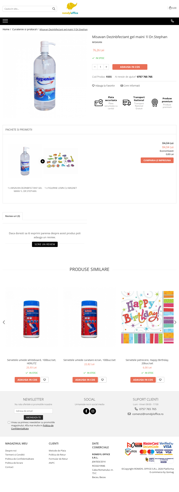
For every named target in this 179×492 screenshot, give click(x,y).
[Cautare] (54, 9)
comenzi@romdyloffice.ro (147, 414)
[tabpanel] (45, 76)
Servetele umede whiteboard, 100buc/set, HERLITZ (31, 361)
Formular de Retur (58, 458)
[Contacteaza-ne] (172, 20)
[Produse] (6, 21)
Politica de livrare (14, 462)
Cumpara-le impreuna (157, 160)
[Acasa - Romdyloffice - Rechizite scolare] (79, 9)
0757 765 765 (147, 409)
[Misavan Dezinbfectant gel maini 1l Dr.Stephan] (45, 76)
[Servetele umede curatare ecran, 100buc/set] (89, 317)
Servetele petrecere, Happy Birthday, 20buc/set (147, 361)
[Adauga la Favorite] (45, 380)
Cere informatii (131, 85)
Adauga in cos (130, 67)
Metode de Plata (57, 450)
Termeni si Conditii (14, 454)
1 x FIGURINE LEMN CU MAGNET (61, 187)
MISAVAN (97, 42)
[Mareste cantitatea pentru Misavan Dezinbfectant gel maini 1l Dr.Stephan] (106, 67)
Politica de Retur (57, 454)
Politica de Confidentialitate (19, 458)
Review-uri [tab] (12, 216)
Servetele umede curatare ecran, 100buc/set (89, 360)
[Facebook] (86, 411)
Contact (9, 467)
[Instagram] (93, 411)
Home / (7, 29)
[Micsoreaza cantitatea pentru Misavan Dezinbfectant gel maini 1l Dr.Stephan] (94, 67)
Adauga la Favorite (105, 85)
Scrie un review (45, 244)
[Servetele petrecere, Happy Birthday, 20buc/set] (147, 317)
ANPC (52, 462)
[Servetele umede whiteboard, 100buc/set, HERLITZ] (31, 317)
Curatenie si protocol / (25, 29)
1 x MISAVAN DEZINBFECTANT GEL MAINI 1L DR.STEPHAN (25, 189)
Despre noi (10, 450)
